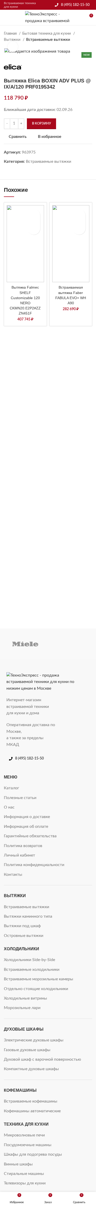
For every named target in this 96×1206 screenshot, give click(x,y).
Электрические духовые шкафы (33, 1040)
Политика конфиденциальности (34, 865)
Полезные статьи (20, 798)
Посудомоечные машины (27, 1145)
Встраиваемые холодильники (31, 969)
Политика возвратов (23, 846)
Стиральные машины (24, 1174)
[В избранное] (33, 215)
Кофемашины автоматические (32, 1111)
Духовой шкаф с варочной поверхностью (42, 1059)
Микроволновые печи (24, 1135)
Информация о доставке (27, 817)
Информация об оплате (26, 826)
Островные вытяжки (23, 936)
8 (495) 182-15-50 (75, 5)
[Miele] (25, 644)
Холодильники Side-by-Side (29, 960)
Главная (11, 33)
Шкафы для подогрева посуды (33, 1154)
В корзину (41, 123)
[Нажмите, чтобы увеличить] (13, 47)
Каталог (11, 788)
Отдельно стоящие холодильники (36, 989)
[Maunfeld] (70, 643)
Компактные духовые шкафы (31, 1069)
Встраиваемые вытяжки (48, 40)
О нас (9, 807)
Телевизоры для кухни (25, 1183)
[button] (33, 228)
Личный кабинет (19, 855)
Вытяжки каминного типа (28, 916)
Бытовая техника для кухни (47, 33)
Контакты (13, 874)
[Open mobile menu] (5, 17)
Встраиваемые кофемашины (30, 1101)
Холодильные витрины (25, 998)
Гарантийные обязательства (30, 836)
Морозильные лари (22, 1008)
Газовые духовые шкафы (27, 1050)
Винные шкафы (18, 1164)
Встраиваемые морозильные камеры (38, 979)
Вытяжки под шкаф (22, 926)
